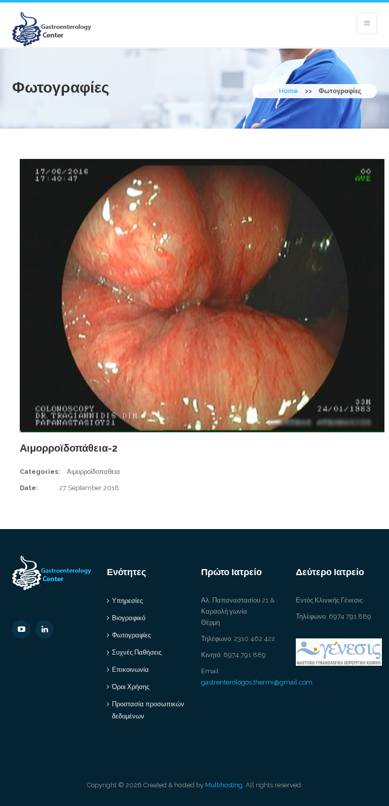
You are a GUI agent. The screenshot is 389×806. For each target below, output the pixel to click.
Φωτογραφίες (131, 635)
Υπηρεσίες (127, 600)
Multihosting (224, 785)
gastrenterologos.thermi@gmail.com (257, 682)
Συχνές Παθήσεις (137, 652)
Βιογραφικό (128, 618)
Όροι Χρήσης (130, 687)
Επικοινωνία (130, 669)
